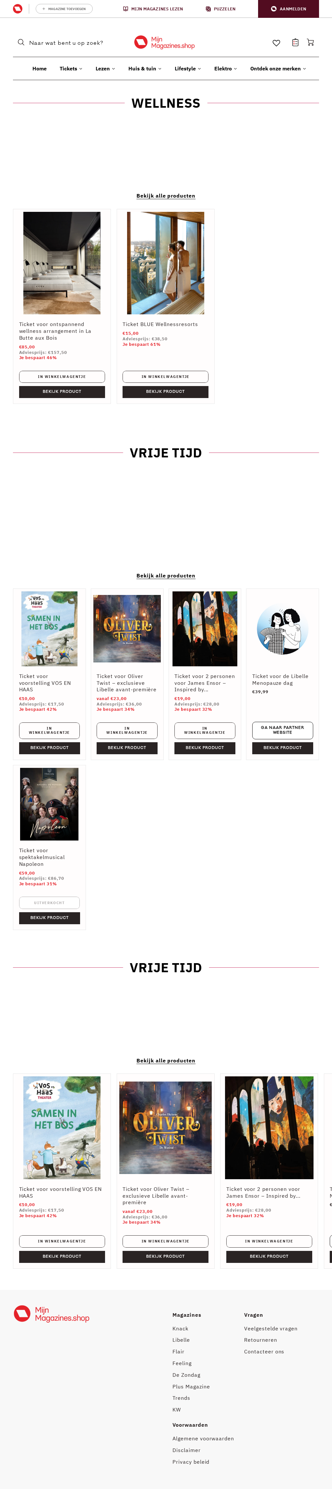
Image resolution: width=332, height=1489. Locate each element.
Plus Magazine (191, 1386)
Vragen (253, 1315)
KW (176, 1409)
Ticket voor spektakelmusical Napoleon (42, 857)
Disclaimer (186, 1450)
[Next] (309, 1171)
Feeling (182, 1363)
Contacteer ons (264, 1351)
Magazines (186, 1315)
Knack (180, 1328)
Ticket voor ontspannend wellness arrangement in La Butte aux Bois (55, 331)
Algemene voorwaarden (203, 1438)
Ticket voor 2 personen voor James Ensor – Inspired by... (204, 683)
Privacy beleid (190, 1462)
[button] (288, 9)
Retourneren (260, 1340)
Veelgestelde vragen (271, 1328)
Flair (178, 1351)
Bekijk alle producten (166, 195)
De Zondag (186, 1375)
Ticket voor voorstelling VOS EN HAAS (45, 683)
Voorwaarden (190, 1425)
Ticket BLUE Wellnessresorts (160, 324)
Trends (181, 1398)
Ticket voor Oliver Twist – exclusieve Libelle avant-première (127, 683)
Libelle (181, 1340)
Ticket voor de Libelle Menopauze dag (280, 679)
